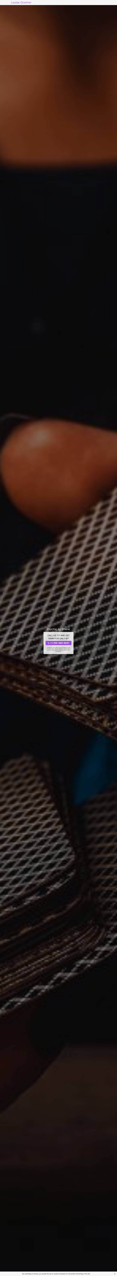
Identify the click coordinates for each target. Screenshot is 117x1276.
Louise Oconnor (21, 2)
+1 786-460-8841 (59, 643)
